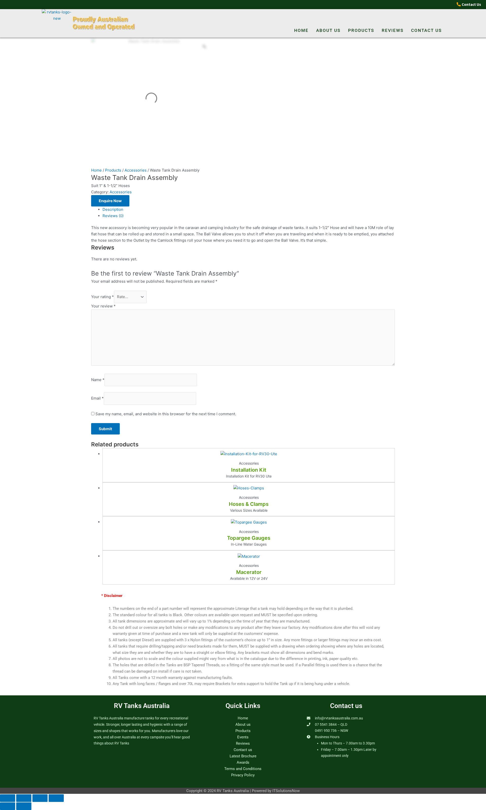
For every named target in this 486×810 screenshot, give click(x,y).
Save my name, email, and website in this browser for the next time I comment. (165, 413)
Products (361, 30)
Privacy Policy (243, 775)
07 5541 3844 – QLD (331, 724)
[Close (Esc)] (56, 798)
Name (98, 379)
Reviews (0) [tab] (113, 215)
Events (243, 737)
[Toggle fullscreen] (23, 798)
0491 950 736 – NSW (331, 731)
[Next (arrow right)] (23, 806)
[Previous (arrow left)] (7, 806)
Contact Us (471, 4)
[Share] (40, 798)
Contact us (426, 30)
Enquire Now (110, 200)
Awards (243, 762)
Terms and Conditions (242, 768)
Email (97, 398)
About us (328, 30)
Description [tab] (113, 209)
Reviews (392, 30)
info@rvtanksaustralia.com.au (339, 718)
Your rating (102, 296)
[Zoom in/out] (7, 798)
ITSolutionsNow (286, 790)
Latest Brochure (243, 756)
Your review (103, 306)
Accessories (136, 170)
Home (301, 30)
